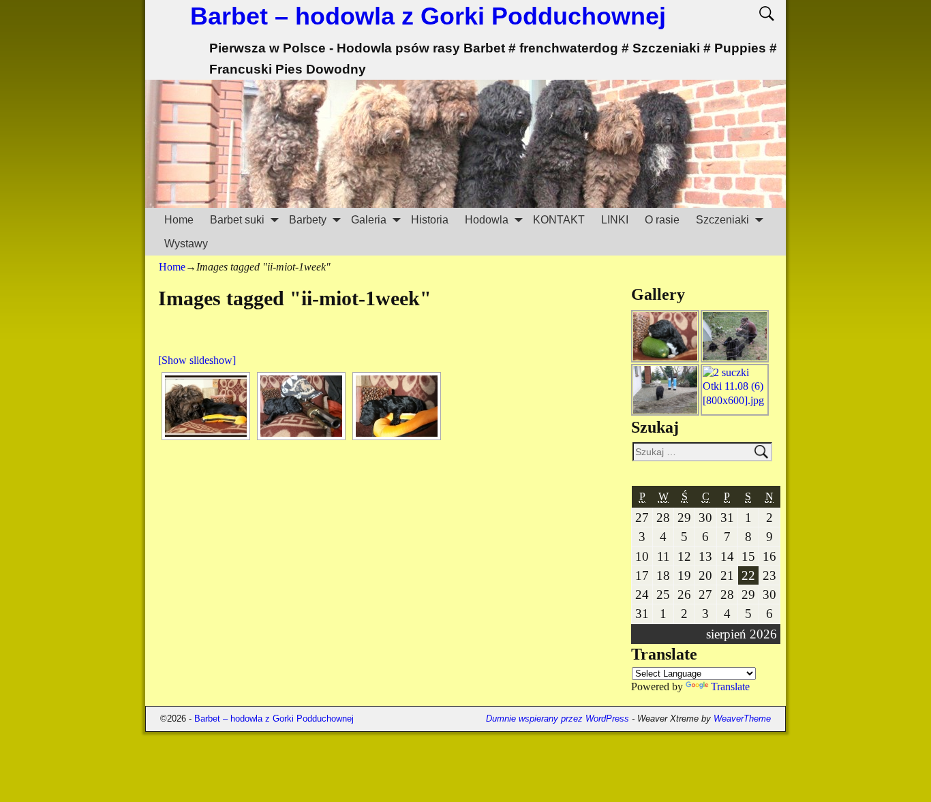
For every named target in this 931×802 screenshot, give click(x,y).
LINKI (614, 220)
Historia (429, 220)
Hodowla (486, 220)
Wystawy (186, 243)
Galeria (368, 220)
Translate (730, 686)
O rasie (662, 220)
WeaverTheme (742, 718)
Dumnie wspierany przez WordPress (557, 718)
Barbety (307, 220)
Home (179, 220)
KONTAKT (559, 220)
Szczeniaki (722, 220)
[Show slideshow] (197, 360)
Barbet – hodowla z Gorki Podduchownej (428, 16)
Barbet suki (237, 220)
